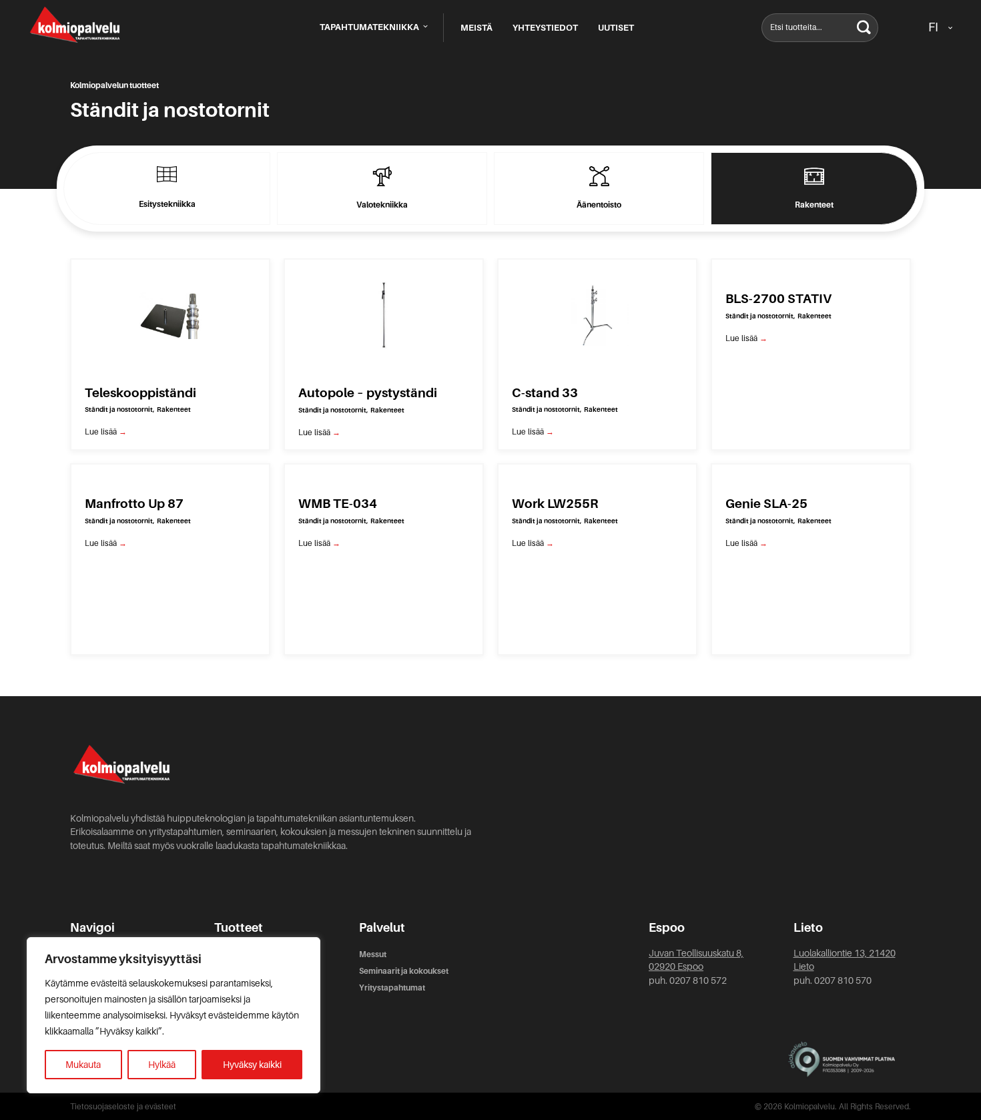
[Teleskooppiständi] (170, 314)
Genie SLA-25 (766, 504)
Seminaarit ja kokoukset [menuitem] (403, 971)
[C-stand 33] (597, 314)
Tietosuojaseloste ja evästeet (123, 1106)
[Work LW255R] (597, 473)
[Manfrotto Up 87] (170, 473)
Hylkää (162, 1064)
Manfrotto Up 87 (134, 504)
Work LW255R (555, 504)
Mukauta (83, 1064)
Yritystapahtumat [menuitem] (392, 988)
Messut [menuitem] (372, 954)
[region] (173, 1015)
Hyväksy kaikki (252, 1064)
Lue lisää (106, 432)
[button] (864, 27)
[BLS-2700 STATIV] (811, 268)
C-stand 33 (545, 393)
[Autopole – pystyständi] (383, 314)
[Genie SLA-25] (811, 473)
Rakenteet (174, 409)
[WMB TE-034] (383, 473)
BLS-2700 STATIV (778, 299)
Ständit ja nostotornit (119, 409)
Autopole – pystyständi (367, 393)
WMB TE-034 (337, 504)
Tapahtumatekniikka (370, 27)
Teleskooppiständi (140, 393)
